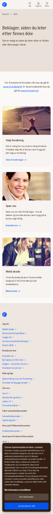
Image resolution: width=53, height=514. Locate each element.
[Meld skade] (26, 252)
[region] (26, 477)
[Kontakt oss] (26, 186)
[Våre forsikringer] (26, 120)
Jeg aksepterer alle (26, 506)
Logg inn (38, 6)
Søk (30, 6)
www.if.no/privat (29, 90)
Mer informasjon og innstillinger (18, 490)
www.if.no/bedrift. (12, 86)
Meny (47, 6)
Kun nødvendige (26, 497)
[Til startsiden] (4, 4)
